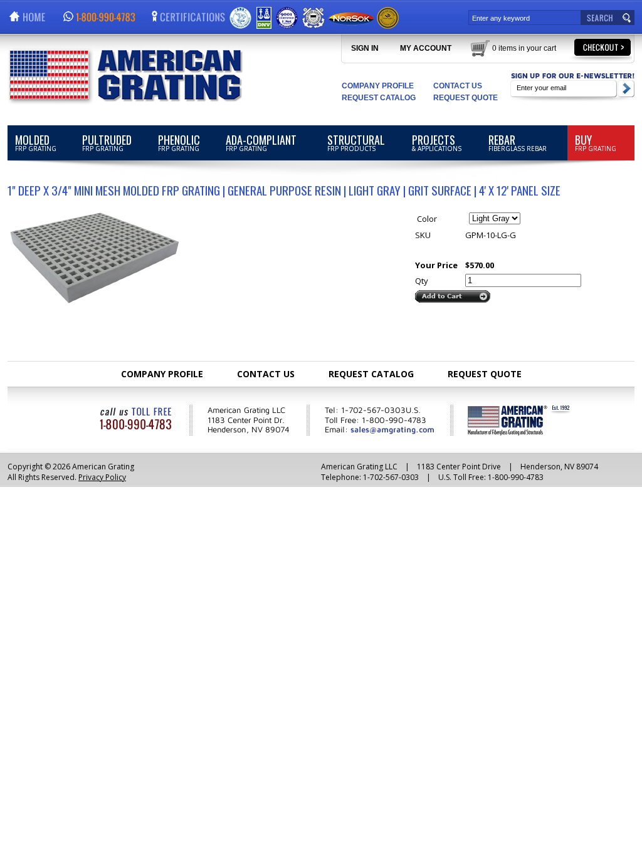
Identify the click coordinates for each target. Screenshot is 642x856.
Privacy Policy (102, 477)
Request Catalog (379, 97)
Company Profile (378, 85)
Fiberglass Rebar (517, 142)
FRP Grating (35, 142)
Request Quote (465, 97)
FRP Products (356, 142)
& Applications (436, 142)
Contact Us (457, 85)
